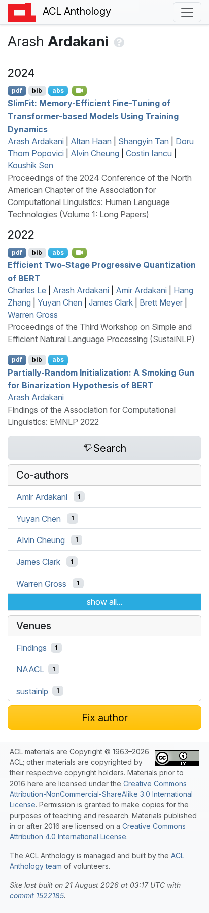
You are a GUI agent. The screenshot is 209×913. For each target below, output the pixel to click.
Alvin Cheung (95, 153)
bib (37, 90)
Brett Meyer (161, 302)
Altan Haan (91, 141)
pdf (17, 90)
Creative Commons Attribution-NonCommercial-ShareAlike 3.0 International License (101, 794)
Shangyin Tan (143, 141)
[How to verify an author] (118, 41)
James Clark (111, 302)
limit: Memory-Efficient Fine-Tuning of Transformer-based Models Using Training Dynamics (93, 116)
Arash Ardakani (36, 141)
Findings (31, 648)
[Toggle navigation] (187, 12)
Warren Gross (33, 315)
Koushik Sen (30, 165)
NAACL (30, 669)
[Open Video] (79, 91)
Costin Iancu (149, 153)
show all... (105, 602)
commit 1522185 (37, 895)
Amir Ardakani (141, 290)
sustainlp (32, 691)
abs (58, 90)
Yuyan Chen (60, 302)
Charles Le (27, 290)
